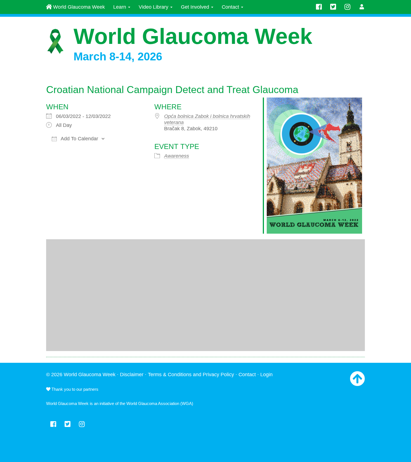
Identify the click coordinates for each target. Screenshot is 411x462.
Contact (231, 7)
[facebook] (319, 7)
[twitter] (333, 7)
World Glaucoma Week (78, 7)
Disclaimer (131, 374)
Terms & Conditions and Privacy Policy (191, 374)
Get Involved (196, 7)
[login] (362, 7)
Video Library (154, 7)
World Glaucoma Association (152, 403)
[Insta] (347, 7)
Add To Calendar (79, 138)
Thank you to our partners (74, 389)
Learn (120, 7)
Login (266, 374)
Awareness (176, 156)
